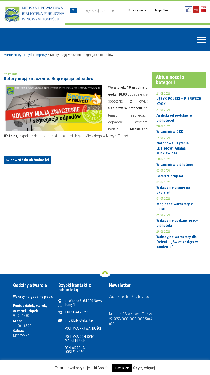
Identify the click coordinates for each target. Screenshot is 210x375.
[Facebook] (188, 9)
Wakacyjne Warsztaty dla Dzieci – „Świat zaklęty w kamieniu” (177, 242)
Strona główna (137, 10)
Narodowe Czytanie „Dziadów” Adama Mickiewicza (172, 148)
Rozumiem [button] (122, 368)
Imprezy (41, 55)
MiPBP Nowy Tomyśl (18, 55)
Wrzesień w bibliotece (174, 164)
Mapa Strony (163, 10)
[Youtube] (196, 9)
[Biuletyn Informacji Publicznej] (203, 9)
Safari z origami (169, 176)
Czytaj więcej (144, 368)
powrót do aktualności (29, 159)
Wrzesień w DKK (169, 131)
